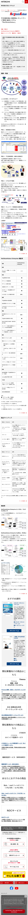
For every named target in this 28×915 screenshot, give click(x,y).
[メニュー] (26, 1)
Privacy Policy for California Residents (14, 907)
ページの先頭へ (22, 253)
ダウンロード (13, 630)
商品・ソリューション (12, 10)
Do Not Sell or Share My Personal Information (14, 911)
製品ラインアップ (5, 33)
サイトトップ (3, 10)
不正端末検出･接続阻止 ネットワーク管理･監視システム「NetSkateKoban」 (13, 828)
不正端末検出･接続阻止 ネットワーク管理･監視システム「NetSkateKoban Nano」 (13, 833)
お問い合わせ (21, 882)
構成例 (13, 33)
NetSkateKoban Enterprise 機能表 (9, 31)
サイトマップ (4, 893)
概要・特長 (3, 29)
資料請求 (7, 882)
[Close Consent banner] (25, 896)
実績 (18, 33)
